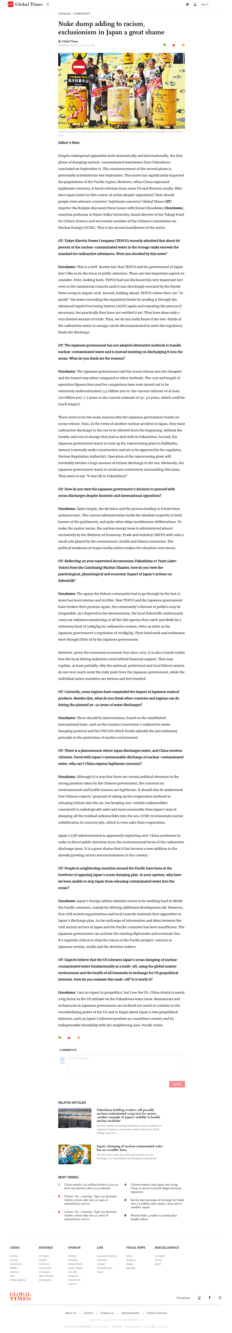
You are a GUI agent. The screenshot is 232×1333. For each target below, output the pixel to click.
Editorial (72, 1255)
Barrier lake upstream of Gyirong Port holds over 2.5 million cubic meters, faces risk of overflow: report (157, 1203)
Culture (101, 1263)
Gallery (129, 1263)
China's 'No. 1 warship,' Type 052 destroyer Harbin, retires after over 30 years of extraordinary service (90, 1200)
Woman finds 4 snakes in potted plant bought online (154, 1217)
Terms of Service (157, 1313)
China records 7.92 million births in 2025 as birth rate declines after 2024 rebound (91, 1186)
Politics (14, 1255)
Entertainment (104, 1267)
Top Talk (72, 1271)
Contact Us (107, 1313)
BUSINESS (46, 1247)
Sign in (204, 4)
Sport (158, 1263)
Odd (12, 1275)
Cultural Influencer (107, 1255)
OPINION (64, 13)
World (158, 1259)
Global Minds (75, 1263)
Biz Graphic (45, 1279)
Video (129, 1255)
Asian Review (75, 1267)
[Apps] (193, 4)
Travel (100, 1271)
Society (14, 1259)
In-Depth (160, 1255)
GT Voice (44, 1255)
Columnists (74, 1279)
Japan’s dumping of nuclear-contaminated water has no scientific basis (130, 1148)
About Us (70, 1313)
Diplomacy (16, 1263)
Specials (130, 1267)
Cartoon (72, 1283)
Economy (44, 1263)
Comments (45, 1267)
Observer (73, 1259)
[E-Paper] (187, 4)
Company (44, 1271)
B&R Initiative (46, 1275)
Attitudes (102, 1259)
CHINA (15, 1247)
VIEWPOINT (82, 13)
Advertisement (130, 1313)
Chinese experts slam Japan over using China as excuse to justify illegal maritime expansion (156, 1188)
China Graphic (18, 1279)
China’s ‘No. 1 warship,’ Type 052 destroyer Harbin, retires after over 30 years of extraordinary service (90, 1215)
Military (14, 1267)
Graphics (131, 1259)
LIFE (100, 1247)
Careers (88, 1313)
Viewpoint (73, 1275)
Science (14, 1271)
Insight (42, 1259)
